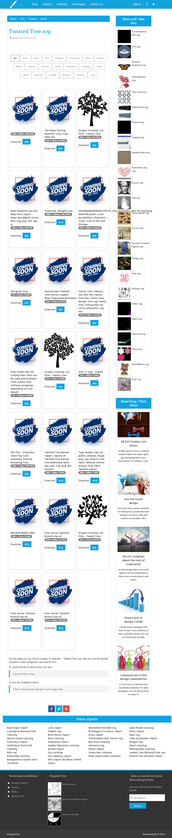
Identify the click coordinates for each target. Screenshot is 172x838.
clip (93, 74)
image (52, 74)
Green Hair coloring (100, 752)
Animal (33, 18)
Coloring (62, 4)
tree (25, 58)
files (88, 58)
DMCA (14, 791)
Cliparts (47, 4)
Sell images (78, 4)
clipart (31, 66)
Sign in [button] (137, 4)
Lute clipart (55, 727)
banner (39, 74)
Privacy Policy (19, 783)
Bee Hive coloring (99, 741)
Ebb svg (11, 752)
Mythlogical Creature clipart (105, 731)
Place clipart (96, 734)
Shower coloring (70, 814)
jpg (26, 141)
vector (45, 66)
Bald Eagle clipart (17, 727)
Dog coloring (68, 784)
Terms (15, 787)
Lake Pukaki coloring (141, 727)
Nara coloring (56, 738)
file (47, 58)
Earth (43, 18)
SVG (22, 18)
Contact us (17, 796)
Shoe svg (134, 734)
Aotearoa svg (96, 745)
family (100, 58)
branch (66, 74)
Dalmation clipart (58, 741)
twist (26, 74)
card (57, 66)
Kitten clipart (96, 748)
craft (99, 66)
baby (19, 66)
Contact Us (96, 4)
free (36, 58)
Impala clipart (56, 748)
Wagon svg (136, 741)
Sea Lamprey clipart (59, 755)
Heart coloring (137, 745)
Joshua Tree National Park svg (147, 752)
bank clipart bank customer (105, 755)
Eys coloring (55, 752)
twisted (71, 66)
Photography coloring (142, 748)
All (15, 58)
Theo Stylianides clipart (143, 738)
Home (13, 18)
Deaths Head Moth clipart (75, 799)
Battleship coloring (18, 755)
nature (80, 74)
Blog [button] (35, 4)
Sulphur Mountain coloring (63, 745)
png (61, 222)
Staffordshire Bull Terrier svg (106, 738)
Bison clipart (136, 731)
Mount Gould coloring (20, 738)
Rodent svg (54, 731)
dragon (59, 58)
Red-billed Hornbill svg (102, 727)
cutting (86, 66)
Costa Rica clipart (17, 741)
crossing (74, 58)
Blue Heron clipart (59, 734)
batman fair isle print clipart (146, 755)
